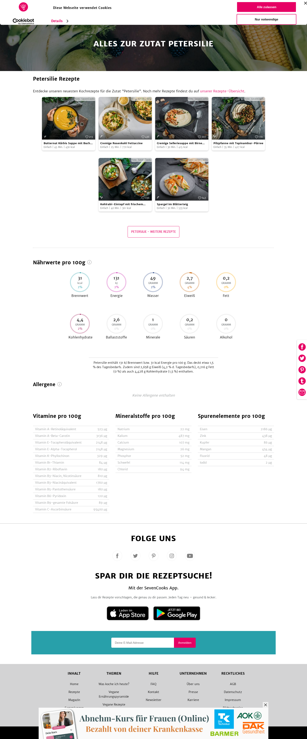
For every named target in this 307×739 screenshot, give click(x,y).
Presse (193, 692)
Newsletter (153, 700)
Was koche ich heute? (114, 684)
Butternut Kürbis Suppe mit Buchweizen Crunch (68, 143)
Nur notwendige (266, 19)
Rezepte (74, 692)
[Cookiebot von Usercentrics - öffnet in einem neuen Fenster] (23, 21)
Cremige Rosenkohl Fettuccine (121, 143)
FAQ (153, 684)
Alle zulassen (266, 7)
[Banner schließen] (305, 3)
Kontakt (153, 692)
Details (57, 21)
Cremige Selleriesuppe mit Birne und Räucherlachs (179, 143)
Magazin (74, 700)
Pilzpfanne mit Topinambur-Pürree (238, 143)
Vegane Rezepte (114, 704)
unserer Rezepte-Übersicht (222, 91)
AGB (233, 684)
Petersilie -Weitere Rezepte (153, 232)
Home (74, 684)
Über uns (193, 684)
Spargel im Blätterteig (172, 204)
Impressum (233, 700)
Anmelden (185, 642)
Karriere (193, 700)
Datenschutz (233, 692)
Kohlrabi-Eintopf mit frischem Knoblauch (121, 204)
